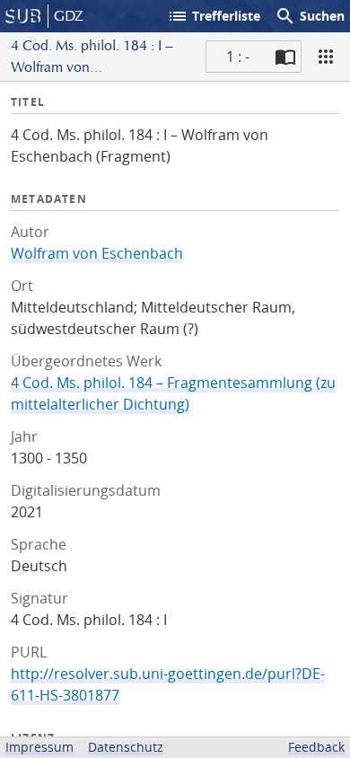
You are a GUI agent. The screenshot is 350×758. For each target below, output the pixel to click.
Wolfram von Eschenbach (97, 253)
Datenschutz (125, 746)
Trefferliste (213, 16)
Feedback (316, 746)
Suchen (310, 16)
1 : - (237, 56)
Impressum (39, 746)
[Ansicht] (326, 56)
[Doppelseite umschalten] (285, 56)
